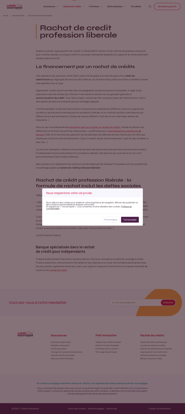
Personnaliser (110, 219)
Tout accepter (130, 219)
